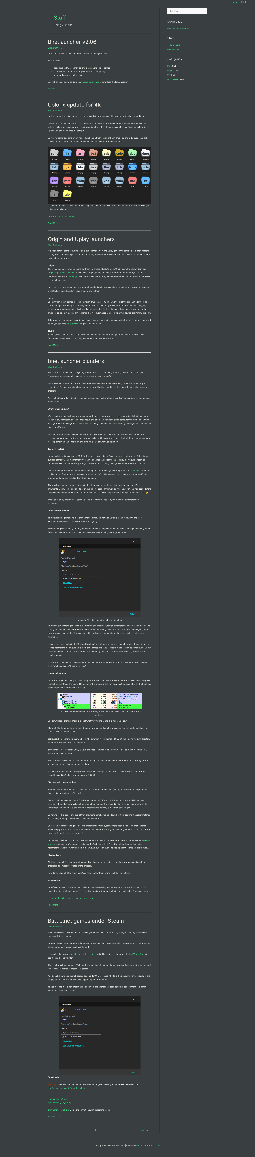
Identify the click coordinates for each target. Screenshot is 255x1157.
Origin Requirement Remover (61, 272)
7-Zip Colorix (173, 45)
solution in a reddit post (82, 954)
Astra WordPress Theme (149, 1145)
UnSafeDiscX (173, 79)
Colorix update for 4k (74, 104)
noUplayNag (72, 323)
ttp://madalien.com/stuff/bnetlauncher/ (67, 1088)
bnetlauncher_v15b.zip (58, 1110)
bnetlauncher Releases (178, 28)
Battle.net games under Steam (86, 920)
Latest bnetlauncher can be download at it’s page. (71, 898)
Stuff (243, 2)
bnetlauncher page (90, 82)
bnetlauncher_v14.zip (58, 1099)
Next (144, 1130)
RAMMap (137, 470)
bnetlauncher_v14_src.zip (60, 1102)
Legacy (170, 70)
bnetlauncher (173, 49)
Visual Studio (139, 954)
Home (234, 2)
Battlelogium (74, 276)
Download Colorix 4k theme (61, 216)
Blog (50, 48)
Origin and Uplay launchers (81, 239)
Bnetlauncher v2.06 (72, 42)
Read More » (54, 88)
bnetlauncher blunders (76, 361)
